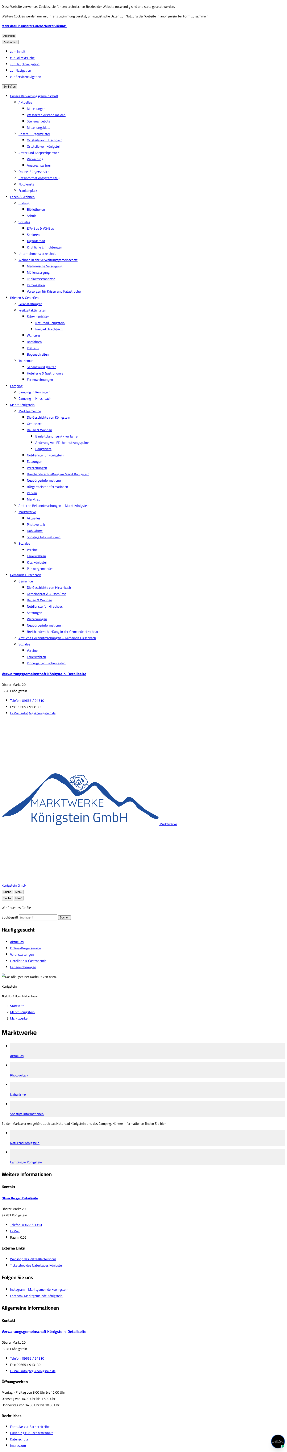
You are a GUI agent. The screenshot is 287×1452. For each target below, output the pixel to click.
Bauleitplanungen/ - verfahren (57, 436)
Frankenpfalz (27, 190)
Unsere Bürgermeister (34, 134)
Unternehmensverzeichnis (37, 253)
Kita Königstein (38, 562)
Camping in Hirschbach (34, 398)
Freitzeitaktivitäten (32, 310)
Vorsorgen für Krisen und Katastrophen (55, 291)
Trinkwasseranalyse (41, 279)
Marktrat (33, 499)
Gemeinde (25, 581)
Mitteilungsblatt (38, 127)
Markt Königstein (22, 405)
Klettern (33, 348)
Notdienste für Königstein (45, 455)
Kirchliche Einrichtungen (44, 247)
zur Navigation (20, 70)
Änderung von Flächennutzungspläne (62, 442)
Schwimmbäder (38, 316)
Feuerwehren (36, 556)
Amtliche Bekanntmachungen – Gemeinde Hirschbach (57, 638)
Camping (16, 386)
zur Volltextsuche (22, 58)
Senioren (33, 234)
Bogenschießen (38, 354)
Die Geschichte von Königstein (48, 417)
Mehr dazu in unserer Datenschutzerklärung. (34, 26)
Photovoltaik (36, 524)
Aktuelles (25, 102)
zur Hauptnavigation (24, 64)
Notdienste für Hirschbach (46, 606)
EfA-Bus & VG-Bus (40, 228)
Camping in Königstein (34, 392)
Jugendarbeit (36, 241)
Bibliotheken (36, 209)
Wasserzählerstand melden (46, 115)
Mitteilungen (36, 108)
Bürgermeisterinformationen (47, 487)
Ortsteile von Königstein (44, 146)
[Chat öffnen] (278, 1441)
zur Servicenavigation (25, 77)
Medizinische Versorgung (44, 266)
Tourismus (25, 360)
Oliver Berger (20, 1198)
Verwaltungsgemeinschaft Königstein (44, 674)
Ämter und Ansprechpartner (38, 153)
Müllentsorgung (38, 272)
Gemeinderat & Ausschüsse (46, 594)
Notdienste (26, 184)
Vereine (32, 550)
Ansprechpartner (39, 165)
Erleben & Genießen (24, 297)
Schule (32, 216)
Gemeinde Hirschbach (25, 575)
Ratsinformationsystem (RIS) (38, 178)
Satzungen (34, 461)
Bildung (23, 203)
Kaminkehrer (36, 285)
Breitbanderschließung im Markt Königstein (58, 474)
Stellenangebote (38, 121)
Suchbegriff (10, 917)
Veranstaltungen (30, 304)
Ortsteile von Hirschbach (44, 140)
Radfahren (34, 342)
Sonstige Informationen (44, 537)
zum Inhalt (17, 51)
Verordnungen (37, 468)
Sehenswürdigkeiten (41, 367)
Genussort (34, 423)
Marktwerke (27, 512)
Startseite (17, 1006)
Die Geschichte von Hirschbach (49, 587)
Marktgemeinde (29, 411)
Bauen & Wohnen (39, 430)
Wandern (33, 335)
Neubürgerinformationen (45, 480)
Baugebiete (43, 449)
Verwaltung (35, 159)
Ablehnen (9, 35)
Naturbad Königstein (50, 323)
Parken (32, 493)
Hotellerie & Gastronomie (45, 373)
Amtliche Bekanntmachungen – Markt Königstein (54, 505)
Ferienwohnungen (40, 379)
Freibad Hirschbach (49, 329)
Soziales (24, 222)
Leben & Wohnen (22, 197)
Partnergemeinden (40, 568)
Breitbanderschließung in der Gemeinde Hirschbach (63, 631)
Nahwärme (35, 531)
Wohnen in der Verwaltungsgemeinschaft (48, 260)
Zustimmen (10, 42)
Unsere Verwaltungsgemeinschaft (34, 96)
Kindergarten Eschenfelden (46, 663)
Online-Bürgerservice (33, 171)
